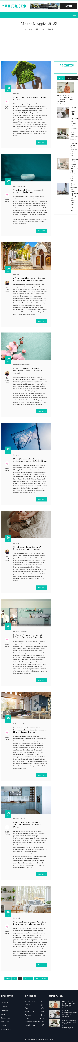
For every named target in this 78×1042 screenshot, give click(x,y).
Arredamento (19, 364)
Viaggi (17, 274)
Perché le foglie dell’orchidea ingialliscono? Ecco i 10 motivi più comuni (27, 371)
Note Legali (5, 1022)
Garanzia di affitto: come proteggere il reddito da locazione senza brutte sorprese (69, 1024)
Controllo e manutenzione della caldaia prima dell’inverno (69, 1013)
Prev (8, 978)
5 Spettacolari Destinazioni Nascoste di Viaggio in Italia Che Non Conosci (29, 279)
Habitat (17, 918)
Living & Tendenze (21, 631)
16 (37, 978)
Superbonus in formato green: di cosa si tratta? (29, 98)
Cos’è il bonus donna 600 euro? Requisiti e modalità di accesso (27, 548)
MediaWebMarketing (46, 1039)
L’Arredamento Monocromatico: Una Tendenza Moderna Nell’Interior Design (29, 825)
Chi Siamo (4, 1002)
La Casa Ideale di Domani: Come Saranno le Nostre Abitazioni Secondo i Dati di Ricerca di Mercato (30, 730)
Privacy (3, 1025)
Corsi (3, 1014)
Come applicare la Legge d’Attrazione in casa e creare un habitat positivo (29, 923)
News (17, 93)
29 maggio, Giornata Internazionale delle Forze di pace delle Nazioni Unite (30, 460)
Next (44, 978)
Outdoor (27, 364)
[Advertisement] (39, 44)
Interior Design (20, 186)
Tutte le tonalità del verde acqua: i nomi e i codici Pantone (28, 191)
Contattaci (4, 1006)
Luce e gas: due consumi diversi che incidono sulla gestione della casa (65, 98)
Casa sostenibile (20, 724)
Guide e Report (6, 1018)
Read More (41, 142)
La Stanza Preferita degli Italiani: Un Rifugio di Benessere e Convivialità (29, 636)
